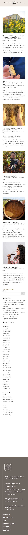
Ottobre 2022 (6, 352)
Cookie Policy (8, 507)
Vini (4, 521)
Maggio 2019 (6, 384)
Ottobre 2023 (6, 340)
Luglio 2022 (6, 354)
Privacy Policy (20, 506)
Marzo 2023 (6, 345)
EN (20, 2)
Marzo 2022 (6, 359)
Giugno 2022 (6, 356)
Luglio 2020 (6, 372)
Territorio (8, 517)
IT (17, 2)
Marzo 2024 (6, 333)
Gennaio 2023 (6, 349)
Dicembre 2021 (6, 365)
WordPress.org (6, 414)
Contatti (7, 530)
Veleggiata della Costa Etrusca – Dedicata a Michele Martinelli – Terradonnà (14, 313)
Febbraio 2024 (6, 336)
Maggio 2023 (6, 342)
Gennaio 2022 (6, 363)
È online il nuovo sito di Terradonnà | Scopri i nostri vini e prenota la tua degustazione (14, 301)
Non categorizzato (7, 399)
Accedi (4, 407)
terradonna (7, 38)
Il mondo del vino (7, 397)
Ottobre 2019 (6, 379)
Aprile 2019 (6, 386)
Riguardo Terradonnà (10, 40)
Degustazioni (9, 524)
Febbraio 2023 (6, 347)
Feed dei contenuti (7, 410)
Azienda (6, 514)
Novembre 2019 (7, 377)
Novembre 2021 (7, 368)
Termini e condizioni (10, 506)
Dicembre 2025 (6, 331)
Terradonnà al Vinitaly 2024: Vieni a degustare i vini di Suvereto (12, 317)
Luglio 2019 (6, 382)
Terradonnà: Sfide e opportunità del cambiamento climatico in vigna (13, 36)
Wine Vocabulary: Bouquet (10, 267)
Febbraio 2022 (6, 361)
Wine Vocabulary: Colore (10, 176)
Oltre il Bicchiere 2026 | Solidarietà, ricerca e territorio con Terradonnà (13, 309)
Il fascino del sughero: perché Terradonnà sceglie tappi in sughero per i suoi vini (13, 83)
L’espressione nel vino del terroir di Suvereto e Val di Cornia (13, 129)
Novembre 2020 (7, 370)
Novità (6, 527)
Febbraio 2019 (6, 388)
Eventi (4, 394)
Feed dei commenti (7, 412)
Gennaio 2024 (6, 338)
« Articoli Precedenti (8, 289)
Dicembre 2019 (6, 375)
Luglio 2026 (6, 329)
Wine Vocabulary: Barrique (10, 222)
